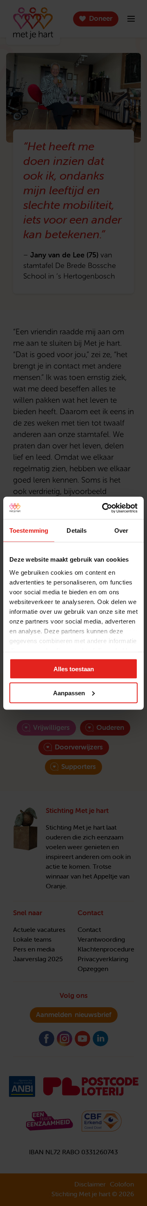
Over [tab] (121, 530)
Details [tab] (77, 530)
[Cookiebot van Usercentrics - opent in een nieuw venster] (104, 508)
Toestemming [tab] (28, 530)
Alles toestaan (73, 669)
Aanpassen (69, 692)
